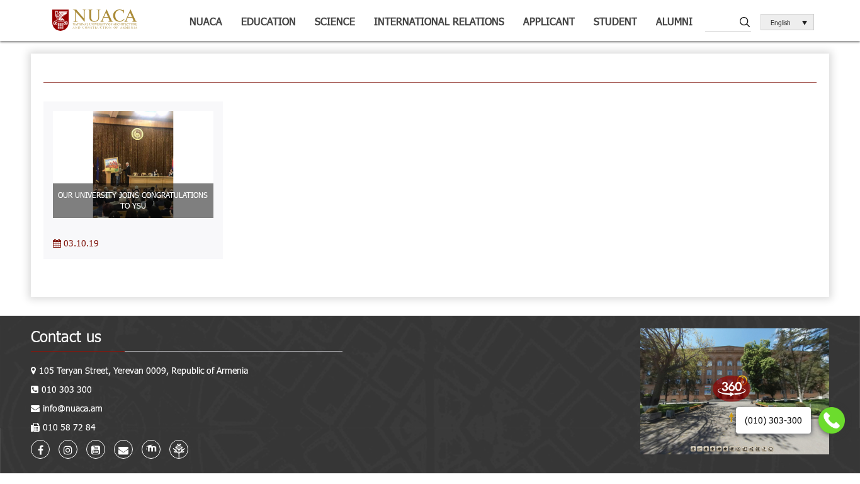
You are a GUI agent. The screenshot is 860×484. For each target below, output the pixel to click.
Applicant (549, 21)
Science (335, 21)
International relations (439, 21)
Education (268, 21)
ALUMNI (674, 21)
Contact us (66, 336)
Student (615, 21)
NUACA (206, 21)
